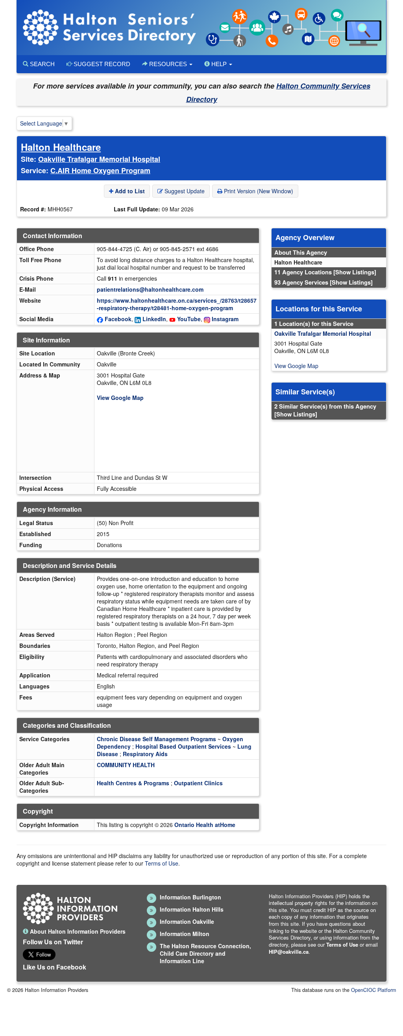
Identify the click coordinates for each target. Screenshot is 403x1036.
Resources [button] (168, 64)
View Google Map (120, 397)
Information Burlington (190, 897)
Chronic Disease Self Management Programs (156, 739)
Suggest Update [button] (184, 191)
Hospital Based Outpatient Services (183, 746)
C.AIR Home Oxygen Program (100, 170)
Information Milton (184, 934)
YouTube (189, 319)
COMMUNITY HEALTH (126, 765)
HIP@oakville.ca (289, 951)
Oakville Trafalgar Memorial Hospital (99, 159)
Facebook (118, 319)
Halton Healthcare (61, 147)
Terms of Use (161, 863)
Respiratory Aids (145, 754)
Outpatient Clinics (198, 783)
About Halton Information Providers (77, 931)
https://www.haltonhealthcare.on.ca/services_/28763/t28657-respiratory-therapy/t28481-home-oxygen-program (177, 304)
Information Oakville (187, 921)
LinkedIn (154, 319)
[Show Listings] (354, 272)
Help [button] (219, 64)
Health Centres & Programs (133, 783)
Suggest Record (101, 64)
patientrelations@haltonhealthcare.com (150, 289)
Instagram (225, 319)
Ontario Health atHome (204, 825)
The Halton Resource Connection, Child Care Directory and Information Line (205, 953)
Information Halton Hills (192, 909)
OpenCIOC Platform (373, 989)
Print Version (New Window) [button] (257, 191)
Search (41, 64)
